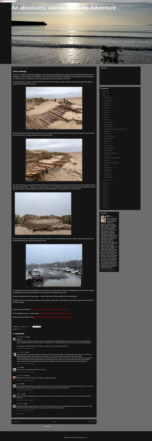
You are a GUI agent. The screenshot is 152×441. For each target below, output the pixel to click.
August (106, 107)
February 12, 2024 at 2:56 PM (25, 380)
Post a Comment (19, 413)
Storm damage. (108, 150)
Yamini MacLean (22, 337)
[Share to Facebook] (38, 327)
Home (54, 421)
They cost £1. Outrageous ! (111, 162)
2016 (104, 200)
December (107, 98)
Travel (18, 367)
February (107, 122)
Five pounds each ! (109, 148)
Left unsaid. (107, 155)
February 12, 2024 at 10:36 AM (25, 348)
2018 (104, 195)
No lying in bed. (108, 170)
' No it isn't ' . (107, 133)
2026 (104, 91)
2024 (104, 96)
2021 (104, 188)
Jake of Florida (21, 375)
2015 (104, 202)
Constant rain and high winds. (112, 158)
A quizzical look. (108, 138)
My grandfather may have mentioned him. (115, 129)
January (106, 180)
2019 (104, 192)
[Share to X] (37, 327)
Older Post (91, 421)
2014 (104, 205)
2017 (104, 197)
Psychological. (108, 124)
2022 (104, 185)
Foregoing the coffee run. (111, 153)
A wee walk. (107, 172)
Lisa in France (21, 352)
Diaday (19, 383)
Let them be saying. (109, 136)
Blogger (85, 437)
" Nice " (106, 143)
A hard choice (107, 167)
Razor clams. (107, 141)
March (106, 119)
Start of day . (107, 160)
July (105, 110)
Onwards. (106, 165)
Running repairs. (108, 177)
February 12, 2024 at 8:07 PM (25, 410)
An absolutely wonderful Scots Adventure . (65, 8)
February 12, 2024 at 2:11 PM (25, 372)
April (105, 117)
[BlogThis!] (35, 327)
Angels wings (107, 174)
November (107, 100)
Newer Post (16, 421)
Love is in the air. (108, 146)
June (105, 112)
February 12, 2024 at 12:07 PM (25, 363)
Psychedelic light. (108, 126)
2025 (104, 93)
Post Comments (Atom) (57, 426)
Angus (111, 216)
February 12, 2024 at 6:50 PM (25, 400)
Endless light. (107, 131)
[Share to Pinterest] (40, 327)
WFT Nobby (20, 403)
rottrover (19, 393)
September (107, 105)
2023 (104, 183)
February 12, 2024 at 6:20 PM (25, 390)
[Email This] (33, 327)
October (106, 103)
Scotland (19, 329)
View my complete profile (108, 270)
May (105, 115)
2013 (104, 207)
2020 (104, 190)
